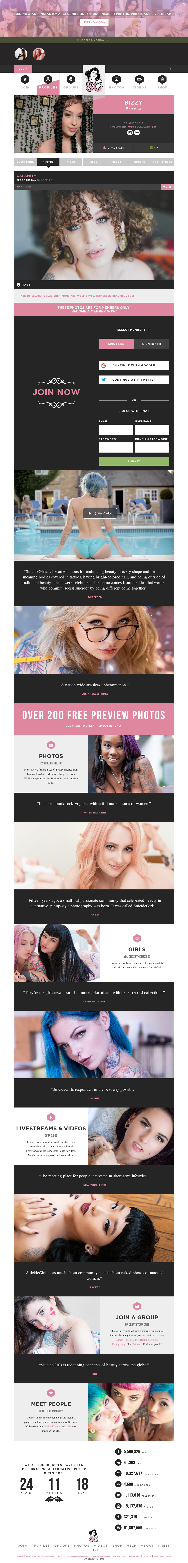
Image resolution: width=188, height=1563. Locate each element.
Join (25, 87)
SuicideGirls (94, 68)
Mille (68, 1426)
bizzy (133, 102)
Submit (134, 461)
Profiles (48, 87)
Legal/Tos (20, 1556)
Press (164, 1545)
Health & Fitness (149, 1339)
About (147, 1545)
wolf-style (85, 296)
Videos (140, 87)
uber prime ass (64, 296)
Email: (104, 421)
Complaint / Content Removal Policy (126, 1556)
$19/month (151, 343)
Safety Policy (50, 1556)
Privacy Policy (37, 1556)
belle (48, 296)
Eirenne (56, 1426)
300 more (137, 1344)
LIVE (95, 1550)
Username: (143, 421)
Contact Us (147, 1556)
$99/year (116, 343)
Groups (71, 87)
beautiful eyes (123, 296)
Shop (163, 87)
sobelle (46, 180)
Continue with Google (134, 365)
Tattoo (127, 1339)
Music (135, 1339)
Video (71, 162)
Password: (108, 439)
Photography (118, 1344)
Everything (25, 162)
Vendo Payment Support (162, 1556)
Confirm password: (151, 439)
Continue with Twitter (134, 379)
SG (95, 162)
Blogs (116, 162)
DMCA (28, 1556)
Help (131, 1545)
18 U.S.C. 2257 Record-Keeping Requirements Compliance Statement (83, 1556)
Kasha (47, 1426)
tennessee (103, 296)
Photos (116, 87)
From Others (162, 162)
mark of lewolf (30, 296)
